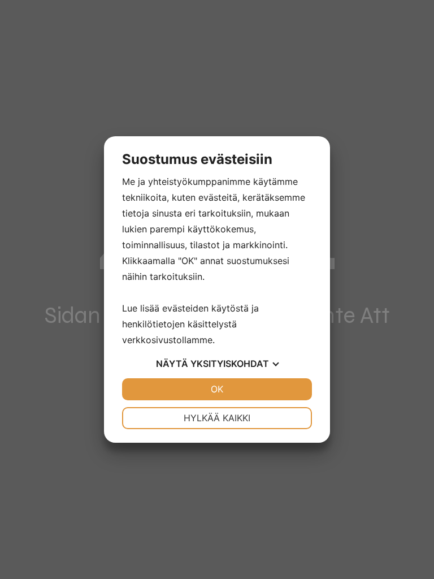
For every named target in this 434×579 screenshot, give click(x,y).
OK (217, 389)
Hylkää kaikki (217, 418)
